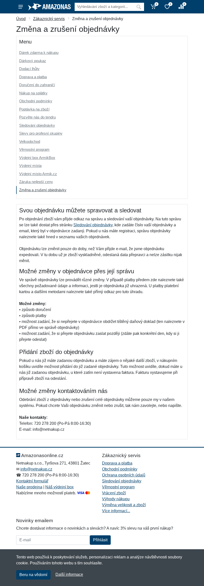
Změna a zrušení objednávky (42, 190)
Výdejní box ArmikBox (37, 158)
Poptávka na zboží (34, 109)
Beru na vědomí (33, 575)
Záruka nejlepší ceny (36, 182)
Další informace (69, 574)
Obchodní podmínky (35, 101)
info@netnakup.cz (36, 469)
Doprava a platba (33, 77)
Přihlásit (100, 540)
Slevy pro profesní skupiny (40, 133)
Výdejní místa (30, 165)
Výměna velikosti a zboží (124, 505)
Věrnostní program (34, 149)
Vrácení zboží (114, 493)
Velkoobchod (29, 141)
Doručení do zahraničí (37, 85)
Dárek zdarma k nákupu (38, 52)
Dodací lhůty (29, 69)
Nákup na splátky (33, 93)
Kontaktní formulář (32, 481)
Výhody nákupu (116, 499)
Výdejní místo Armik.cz (38, 174)
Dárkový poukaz (32, 61)
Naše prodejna (29, 487)
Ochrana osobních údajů (123, 475)
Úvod (21, 19)
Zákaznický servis (49, 19)
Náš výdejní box (59, 487)
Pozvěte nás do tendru (37, 117)
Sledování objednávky (37, 125)
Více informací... (116, 511)
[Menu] (20, 6)
